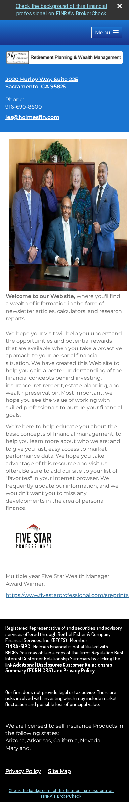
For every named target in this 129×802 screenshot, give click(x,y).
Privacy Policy (23, 771)
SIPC (25, 646)
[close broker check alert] (119, 6)
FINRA (11, 646)
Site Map (59, 771)
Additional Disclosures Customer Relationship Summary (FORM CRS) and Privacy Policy (58, 667)
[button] (106, 32)
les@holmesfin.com (32, 117)
